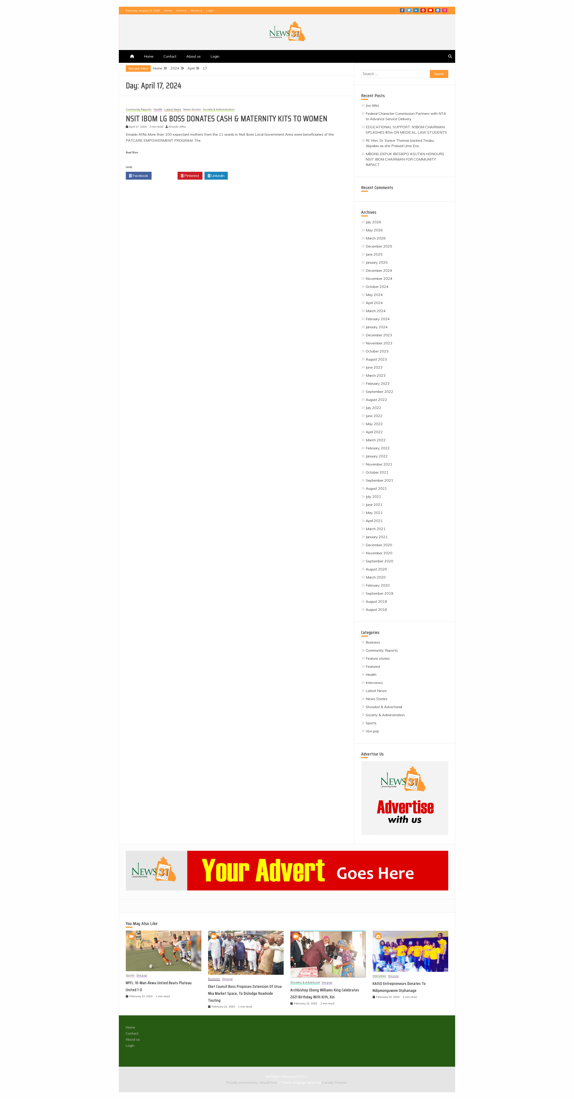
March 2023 (376, 375)
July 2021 (373, 496)
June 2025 (374, 254)
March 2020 (376, 577)
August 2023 (376, 359)
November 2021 (379, 464)
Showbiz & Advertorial (384, 707)
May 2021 (374, 512)
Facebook (402, 10)
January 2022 (377, 456)
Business (373, 642)
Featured (373, 666)
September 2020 (379, 561)
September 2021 (379, 480)
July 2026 (373, 222)
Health (158, 109)
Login (210, 10)
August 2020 (376, 569)
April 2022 (374, 432)
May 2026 (374, 230)
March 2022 (376, 440)
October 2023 (377, 351)
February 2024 (378, 319)
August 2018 (376, 609)
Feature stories (378, 658)
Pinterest (423, 10)
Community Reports (139, 109)
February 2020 (378, 585)
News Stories (192, 109)
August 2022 (376, 399)
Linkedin (416, 10)
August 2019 (376, 601)
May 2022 (374, 424)
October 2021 (377, 472)
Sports (371, 723)
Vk (437, 10)
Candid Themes (334, 1082)
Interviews (374, 682)
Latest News (172, 109)
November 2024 (379, 278)
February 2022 (378, 448)
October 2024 (377, 286)
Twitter (409, 10)
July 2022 (373, 407)
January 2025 (377, 262)
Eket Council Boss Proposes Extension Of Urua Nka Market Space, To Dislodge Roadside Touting (245, 993)
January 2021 (377, 537)
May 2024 (374, 294)
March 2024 (376, 311)
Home (168, 10)
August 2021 (376, 488)
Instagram (444, 10)
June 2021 (374, 504)
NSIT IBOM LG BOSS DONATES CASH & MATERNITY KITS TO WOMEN (227, 118)
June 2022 (374, 415)
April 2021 (374, 520)
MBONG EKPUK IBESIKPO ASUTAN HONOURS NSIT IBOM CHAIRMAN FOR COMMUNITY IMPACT (405, 159)
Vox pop (372, 731)
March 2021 (376, 529)
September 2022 (379, 391)
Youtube (430, 10)
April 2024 (374, 302)
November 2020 (379, 553)
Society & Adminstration (219, 109)
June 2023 (374, 367)
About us (196, 10)
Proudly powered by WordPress (252, 1082)
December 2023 (379, 335)
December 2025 (379, 246)
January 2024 (377, 327)
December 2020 (379, 545)
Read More (132, 152)
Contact (181, 10)
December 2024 (379, 270)
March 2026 (376, 238)
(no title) (372, 105)
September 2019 (379, 593)
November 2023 (379, 343)
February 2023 (378, 383)
